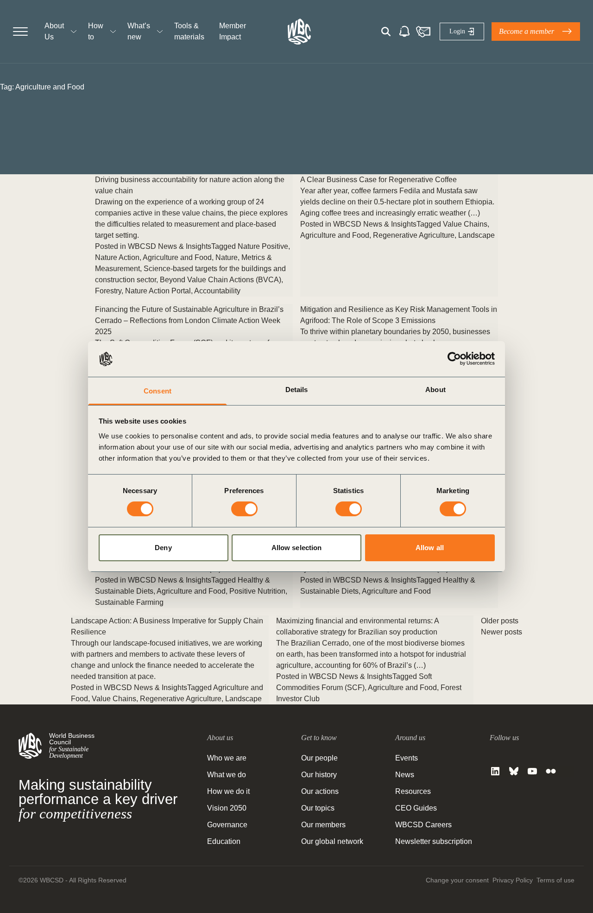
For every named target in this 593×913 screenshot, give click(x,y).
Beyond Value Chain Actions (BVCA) (220, 280)
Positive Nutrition (257, 591)
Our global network (332, 841)
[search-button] (386, 31)
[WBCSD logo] (299, 31)
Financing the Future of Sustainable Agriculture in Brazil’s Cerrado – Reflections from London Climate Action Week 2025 (189, 320)
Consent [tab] (157, 391)
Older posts (499, 621)
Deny (163, 548)
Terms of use (555, 880)
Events (406, 758)
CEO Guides (416, 808)
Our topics (317, 808)
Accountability (217, 291)
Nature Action (117, 257)
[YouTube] (532, 771)
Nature (226, 257)
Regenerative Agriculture (413, 235)
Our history (319, 775)
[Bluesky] (513, 771)
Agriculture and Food (177, 257)
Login (457, 31)
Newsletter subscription (433, 841)
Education (223, 841)
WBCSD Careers (423, 825)
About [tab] (435, 389)
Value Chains (465, 224)
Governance (227, 825)
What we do (226, 775)
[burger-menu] (20, 31)
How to (95, 31)
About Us (54, 31)
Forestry (108, 291)
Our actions (320, 791)
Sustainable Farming (129, 602)
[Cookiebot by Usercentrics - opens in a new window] (454, 359)
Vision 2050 (226, 808)
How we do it (228, 791)
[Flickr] (550, 771)
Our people (319, 758)
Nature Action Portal (158, 291)
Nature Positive (263, 246)
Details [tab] (296, 389)
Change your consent (457, 880)
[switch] (244, 508)
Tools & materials (189, 31)
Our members (323, 825)
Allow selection (296, 548)
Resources (413, 791)
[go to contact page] (423, 31)
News (404, 775)
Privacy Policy (512, 880)
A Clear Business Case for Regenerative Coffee (378, 180)
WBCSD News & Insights (169, 246)
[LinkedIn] (495, 771)
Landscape (476, 235)
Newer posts (501, 632)
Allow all (430, 548)
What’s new (138, 31)
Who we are (226, 758)
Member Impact (232, 31)
